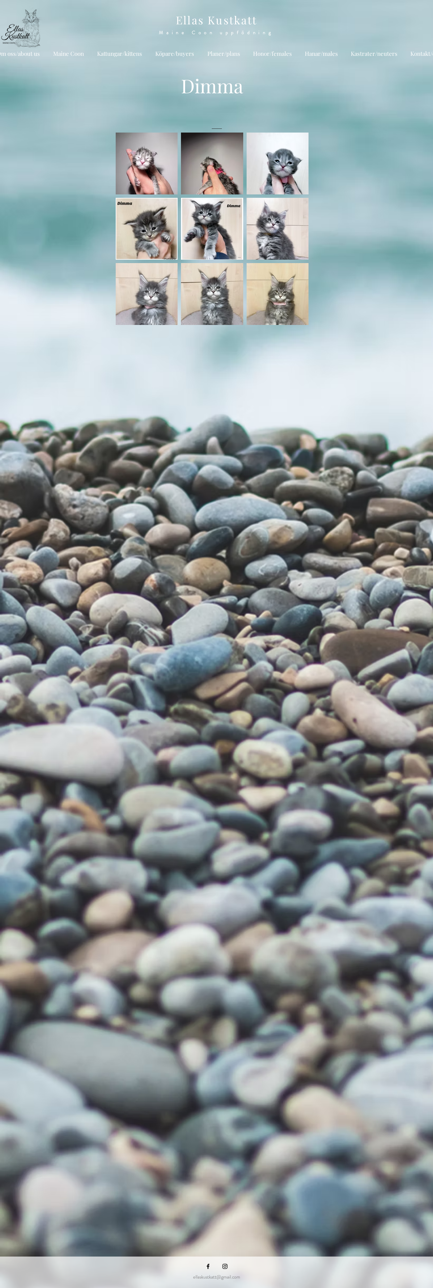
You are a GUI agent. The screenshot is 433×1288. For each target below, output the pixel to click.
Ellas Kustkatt (216, 20)
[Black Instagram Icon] (225, 1266)
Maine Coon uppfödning (216, 32)
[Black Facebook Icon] (208, 1266)
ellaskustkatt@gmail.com (216, 1276)
